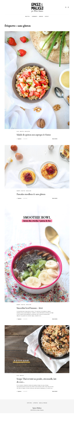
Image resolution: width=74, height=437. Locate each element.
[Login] (68, 7)
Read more (54, 138)
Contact (47, 16)
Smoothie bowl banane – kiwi (30, 307)
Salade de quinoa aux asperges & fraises (34, 134)
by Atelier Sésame (39, 410)
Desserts (18, 190)
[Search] (66, 7)
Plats (18, 131)
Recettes (27, 16)
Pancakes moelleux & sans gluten (31, 194)
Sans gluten (27, 131)
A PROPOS (35, 403)
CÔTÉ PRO (29, 403)
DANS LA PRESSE (43, 403)
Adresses (41, 16)
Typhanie (19, 138)
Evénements (34, 16)
